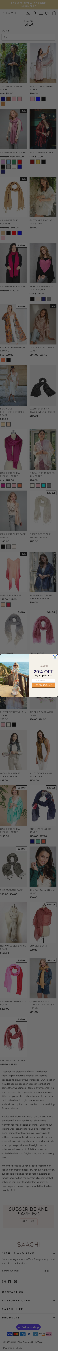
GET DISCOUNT (43, 685)
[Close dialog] (54, 656)
